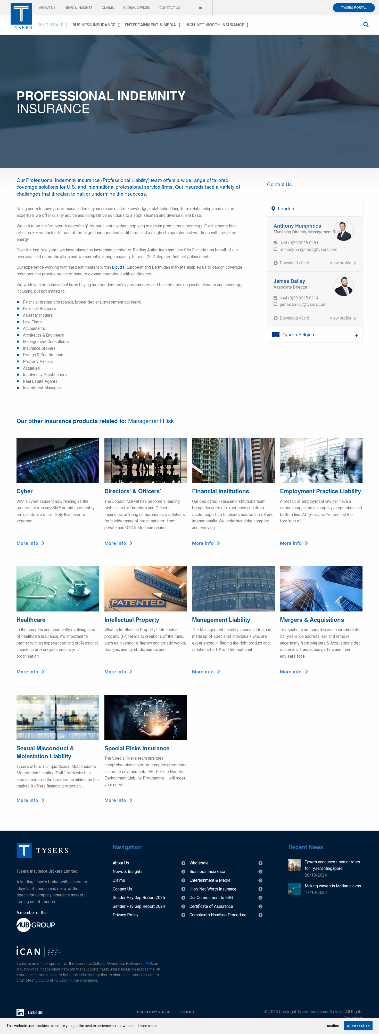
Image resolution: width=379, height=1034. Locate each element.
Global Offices (136, 7)
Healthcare (31, 619)
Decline (333, 1026)
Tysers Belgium (299, 335)
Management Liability (221, 619)
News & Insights (79, 7)
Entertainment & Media (150, 24)
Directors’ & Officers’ (132, 491)
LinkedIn (35, 1012)
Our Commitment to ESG (211, 897)
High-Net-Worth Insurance (214, 24)
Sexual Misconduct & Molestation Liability (45, 752)
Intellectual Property (131, 619)
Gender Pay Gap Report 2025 (139, 897)
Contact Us (169, 7)
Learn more (147, 1026)
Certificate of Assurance (211, 906)
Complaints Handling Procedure (218, 914)
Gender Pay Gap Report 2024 (139, 906)
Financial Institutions (220, 491)
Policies (186, 1012)
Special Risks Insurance (136, 748)
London (286, 209)
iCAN (147, 963)
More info (28, 543)
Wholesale (51, 24)
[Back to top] (42, 856)
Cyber (25, 491)
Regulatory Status (153, 1012)
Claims (108, 7)
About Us (47, 7)
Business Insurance (94, 24)
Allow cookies (358, 1026)
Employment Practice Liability (320, 491)
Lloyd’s (118, 267)
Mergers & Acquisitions (312, 619)
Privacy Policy (125, 914)
